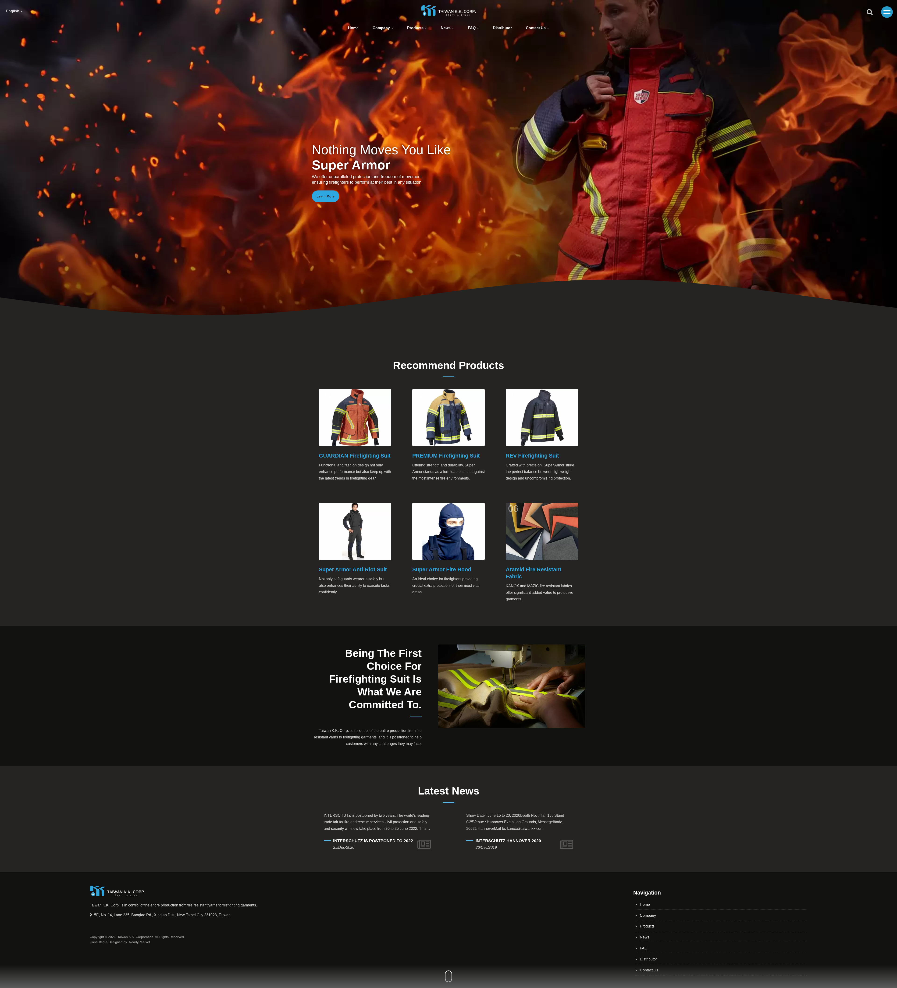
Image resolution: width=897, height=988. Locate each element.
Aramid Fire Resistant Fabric (533, 573)
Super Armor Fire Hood (441, 569)
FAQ (472, 28)
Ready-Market (139, 942)
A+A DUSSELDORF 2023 (382, 834)
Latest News (448, 791)
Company (382, 28)
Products (415, 28)
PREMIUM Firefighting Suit (446, 456)
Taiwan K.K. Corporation (135, 937)
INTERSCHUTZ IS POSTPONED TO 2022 (540, 840)
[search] (870, 12)
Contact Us (536, 28)
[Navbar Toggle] (887, 12)
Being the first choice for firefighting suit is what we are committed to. (375, 679)
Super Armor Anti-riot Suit (353, 569)
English (13, 11)
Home (353, 28)
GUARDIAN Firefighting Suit (355, 456)
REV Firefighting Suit (532, 456)
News (446, 28)
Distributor (502, 28)
